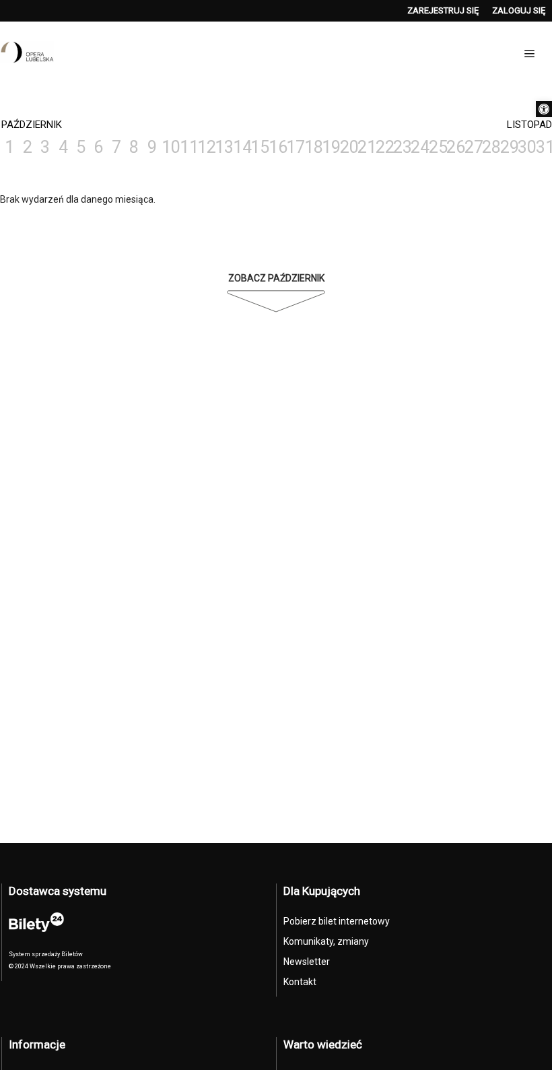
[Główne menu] (530, 54)
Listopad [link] (529, 125)
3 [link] (45, 147)
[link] (544, 109)
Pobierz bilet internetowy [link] (336, 921)
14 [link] (241, 147)
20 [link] (348, 147)
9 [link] (152, 147)
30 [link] (526, 147)
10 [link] (170, 147)
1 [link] (9, 147)
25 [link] (437, 147)
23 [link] (401, 147)
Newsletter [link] (306, 961)
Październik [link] (31, 125)
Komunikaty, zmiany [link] (326, 941)
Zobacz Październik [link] (276, 278)
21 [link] (365, 147)
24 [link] (419, 147)
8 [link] (134, 147)
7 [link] (116, 147)
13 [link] (223, 147)
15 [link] (258, 147)
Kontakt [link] (299, 981)
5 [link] (80, 147)
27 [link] (472, 147)
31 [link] (544, 147)
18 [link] (312, 147)
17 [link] (294, 147)
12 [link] (205, 147)
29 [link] (508, 147)
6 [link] (98, 147)
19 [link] (330, 147)
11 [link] (188, 147)
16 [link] (277, 147)
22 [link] (384, 147)
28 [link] (490, 147)
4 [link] (63, 147)
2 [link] (27, 147)
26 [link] (454, 147)
